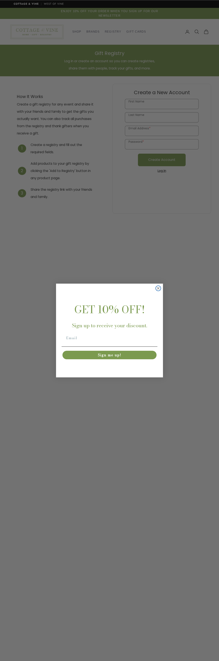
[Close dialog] (158, 288)
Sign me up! (109, 355)
